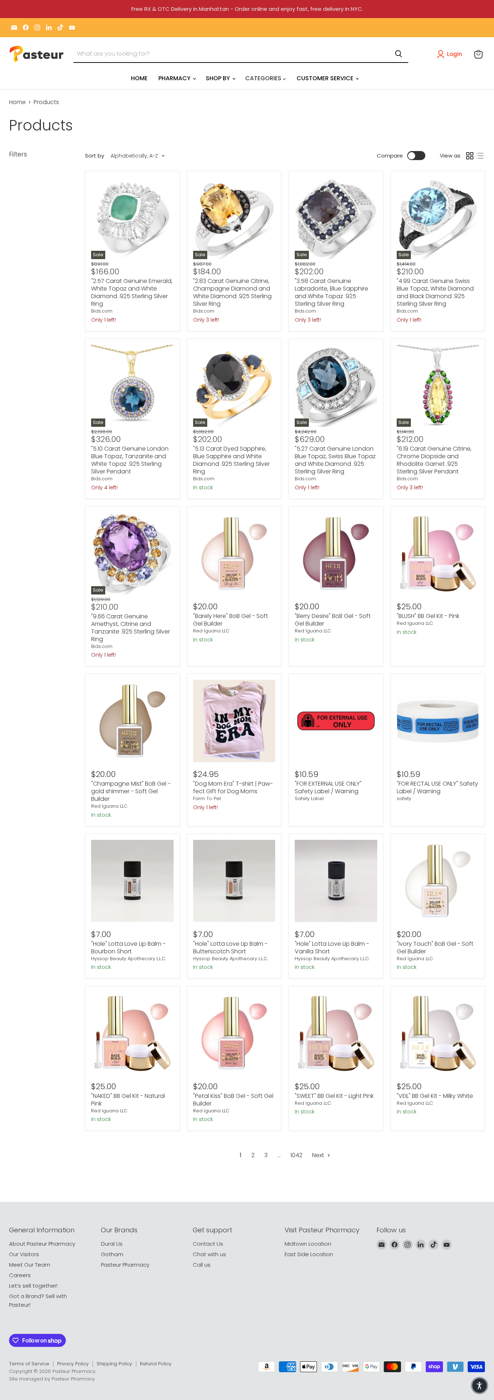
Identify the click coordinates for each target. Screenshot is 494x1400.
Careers (20, 1275)
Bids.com (101, 311)
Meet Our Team (29, 1264)
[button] (451, 54)
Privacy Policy (73, 1363)
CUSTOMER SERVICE (326, 78)
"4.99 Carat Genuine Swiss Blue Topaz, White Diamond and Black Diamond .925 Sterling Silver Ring (435, 292)
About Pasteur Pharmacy (42, 1243)
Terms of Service (29, 1363)
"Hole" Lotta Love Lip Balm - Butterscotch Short (230, 947)
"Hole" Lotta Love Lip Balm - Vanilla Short (332, 947)
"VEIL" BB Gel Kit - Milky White (435, 1096)
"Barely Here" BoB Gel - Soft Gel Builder (230, 620)
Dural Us (112, 1243)
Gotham (112, 1254)
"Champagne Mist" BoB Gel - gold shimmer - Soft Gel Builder (131, 791)
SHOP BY (218, 78)
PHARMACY (175, 78)
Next (318, 1155)
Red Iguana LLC (211, 630)
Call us (201, 1264)
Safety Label (309, 798)
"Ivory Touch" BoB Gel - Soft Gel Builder (435, 947)
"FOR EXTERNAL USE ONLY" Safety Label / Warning (328, 787)
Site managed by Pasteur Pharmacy (52, 1378)
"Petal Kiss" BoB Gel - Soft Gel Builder (233, 1100)
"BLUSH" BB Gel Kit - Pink (428, 616)
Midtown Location (308, 1243)
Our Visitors (24, 1254)
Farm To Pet (207, 798)
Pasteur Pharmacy (125, 1264)
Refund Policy (155, 1363)
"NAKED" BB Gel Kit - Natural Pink (128, 1100)
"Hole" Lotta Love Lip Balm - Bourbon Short (128, 947)
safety (404, 798)
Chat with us (209, 1254)
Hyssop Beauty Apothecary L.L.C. (128, 958)
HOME (139, 78)
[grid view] (470, 156)
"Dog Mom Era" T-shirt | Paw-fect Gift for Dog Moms (233, 787)
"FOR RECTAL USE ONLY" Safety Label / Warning (437, 787)
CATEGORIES (264, 78)
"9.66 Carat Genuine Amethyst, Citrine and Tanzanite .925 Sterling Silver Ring (130, 627)
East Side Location (309, 1254)
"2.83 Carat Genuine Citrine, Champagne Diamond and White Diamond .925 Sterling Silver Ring (232, 292)
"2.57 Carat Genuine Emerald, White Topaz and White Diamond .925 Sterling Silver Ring (132, 292)
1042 (296, 1155)
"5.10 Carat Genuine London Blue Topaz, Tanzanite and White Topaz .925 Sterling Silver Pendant (130, 460)
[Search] (398, 54)
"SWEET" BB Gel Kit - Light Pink (334, 1096)
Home (17, 102)
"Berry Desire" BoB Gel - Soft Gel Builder (333, 620)
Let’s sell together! (33, 1285)
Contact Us (208, 1243)
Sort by (94, 156)
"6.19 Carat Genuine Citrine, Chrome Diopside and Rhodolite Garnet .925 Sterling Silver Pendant (434, 460)
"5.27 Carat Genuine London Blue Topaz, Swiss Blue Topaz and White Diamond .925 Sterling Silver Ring (335, 460)
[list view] (480, 156)
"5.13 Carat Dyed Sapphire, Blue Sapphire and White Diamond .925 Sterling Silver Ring (231, 460)
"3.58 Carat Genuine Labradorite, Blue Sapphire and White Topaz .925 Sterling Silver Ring (331, 292)
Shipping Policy (114, 1363)
